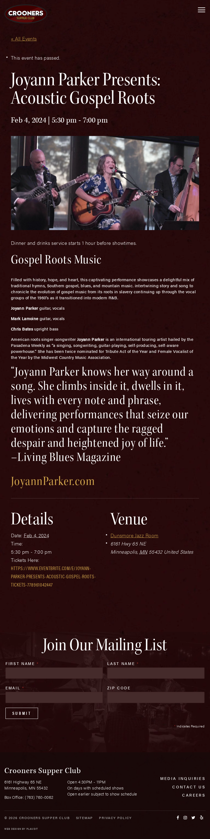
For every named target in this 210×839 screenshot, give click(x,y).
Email (15, 687)
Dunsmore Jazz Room (134, 535)
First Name (22, 663)
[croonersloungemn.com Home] (25, 14)
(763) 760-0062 (39, 797)
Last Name (123, 663)
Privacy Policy (115, 817)
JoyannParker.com (53, 481)
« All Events (24, 38)
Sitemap (84, 817)
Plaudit (32, 828)
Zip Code (118, 687)
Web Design (12, 828)
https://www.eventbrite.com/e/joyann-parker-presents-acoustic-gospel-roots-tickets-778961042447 (53, 576)
